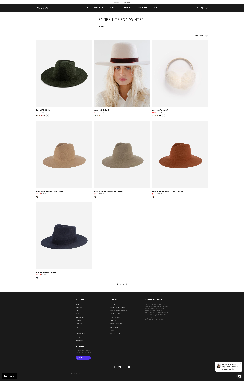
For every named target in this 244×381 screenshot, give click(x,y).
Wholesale (79, 314)
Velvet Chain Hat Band (101, 110)
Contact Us (113, 304)
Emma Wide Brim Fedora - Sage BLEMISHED (108, 191)
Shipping (113, 320)
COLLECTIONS (99, 7)
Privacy (78, 337)
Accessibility (79, 340)
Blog (77, 330)
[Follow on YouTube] (129, 367)
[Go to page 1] (117, 284)
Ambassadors (80, 317)
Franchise (79, 307)
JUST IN (88, 8)
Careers (78, 320)
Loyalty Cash (114, 327)
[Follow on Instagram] (119, 367)
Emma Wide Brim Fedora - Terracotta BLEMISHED (168, 191)
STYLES (112, 7)
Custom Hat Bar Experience (118, 310)
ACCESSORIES (125, 7)
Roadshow (79, 323)
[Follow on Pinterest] (124, 367)
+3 (103, 115)
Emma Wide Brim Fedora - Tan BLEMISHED (50, 191)
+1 (163, 115)
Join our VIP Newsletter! (117, 307)
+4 (47, 115)
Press (77, 327)
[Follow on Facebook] (114, 367)
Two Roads (127, 2)
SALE (155, 7)
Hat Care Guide (115, 333)
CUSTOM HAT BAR (142, 7)
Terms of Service (81, 333)
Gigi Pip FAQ (114, 330)
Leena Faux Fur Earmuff (160, 110)
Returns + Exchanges (116, 323)
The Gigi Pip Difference (117, 314)
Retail (77, 310)
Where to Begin (115, 317)
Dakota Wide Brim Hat (43, 110)
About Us (78, 304)
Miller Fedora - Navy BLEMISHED (46, 272)
